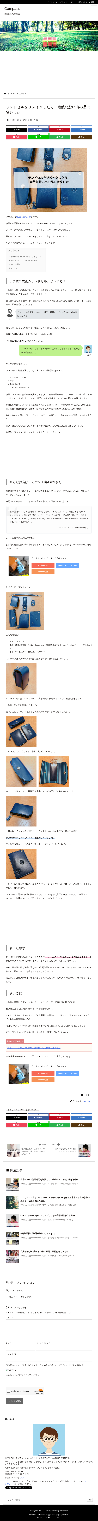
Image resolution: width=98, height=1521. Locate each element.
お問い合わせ (82, 2)
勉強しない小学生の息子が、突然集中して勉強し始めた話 (33, 1047)
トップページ (11, 94)
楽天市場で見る (43, 565)
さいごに (13, 268)
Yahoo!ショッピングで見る (67, 565)
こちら (22, 1477)
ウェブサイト (11, 1354)
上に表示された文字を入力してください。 (23, 1375)
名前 (8, 1343)
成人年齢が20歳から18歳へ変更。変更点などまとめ (44, 1251)
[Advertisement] (49, 70)
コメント (9, 1317)
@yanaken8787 (23, 217)
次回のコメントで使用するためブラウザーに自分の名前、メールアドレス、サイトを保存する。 (46, 1365)
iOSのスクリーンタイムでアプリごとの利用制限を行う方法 (47, 1215)
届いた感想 (14, 264)
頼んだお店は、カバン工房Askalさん (24, 260)
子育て (23, 94)
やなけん (87, 1101)
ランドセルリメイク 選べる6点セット (49, 558)
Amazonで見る (43, 572)
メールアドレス (43, 1343)
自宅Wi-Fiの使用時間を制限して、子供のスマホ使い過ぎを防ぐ (49, 1179)
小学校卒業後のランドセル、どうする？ (26, 256)
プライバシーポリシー (67, 2)
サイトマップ (52, 2)
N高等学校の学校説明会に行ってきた (37, 1233)
